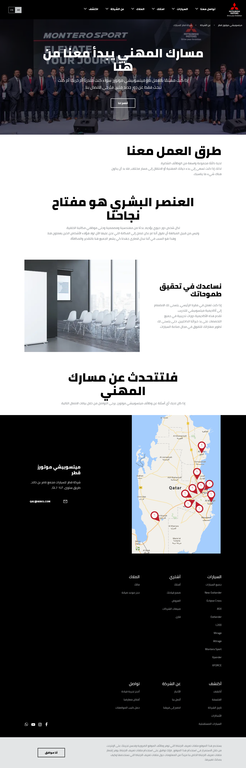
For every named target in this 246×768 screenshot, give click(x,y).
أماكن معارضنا (132, 699)
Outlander (216, 616)
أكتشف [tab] (215, 683)
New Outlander (213, 592)
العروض (176, 600)
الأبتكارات (216, 715)
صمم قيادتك (174, 592)
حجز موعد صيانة (131, 592)
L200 (219, 624)
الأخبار (177, 691)
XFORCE (217, 665)
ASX (219, 608)
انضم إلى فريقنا (172, 707)
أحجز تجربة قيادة (130, 691)
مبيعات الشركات (171, 608)
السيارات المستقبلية (210, 723)
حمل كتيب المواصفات (127, 707)
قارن (178, 616)
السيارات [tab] (214, 576)
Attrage (217, 641)
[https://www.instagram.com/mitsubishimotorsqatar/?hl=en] (40, 724)
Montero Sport (213, 649)
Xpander (217, 657)
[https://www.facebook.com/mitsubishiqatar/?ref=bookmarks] (46, 724)
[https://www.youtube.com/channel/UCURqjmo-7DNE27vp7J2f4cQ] (33, 724)
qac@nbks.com (40, 501)
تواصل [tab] (134, 683)
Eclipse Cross (214, 600)
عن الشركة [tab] (171, 683)
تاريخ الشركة (215, 707)
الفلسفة (217, 699)
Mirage (218, 632)
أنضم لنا (123, 103)
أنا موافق (51, 752)
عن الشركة (205, 25)
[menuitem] (201, 9)
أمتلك (177, 584)
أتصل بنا (176, 699)
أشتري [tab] (175, 576)
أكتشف (217, 691)
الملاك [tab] (134, 576)
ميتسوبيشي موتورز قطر (230, 25)
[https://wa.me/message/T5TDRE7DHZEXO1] (26, 724)
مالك (137, 584)
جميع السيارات (214, 584)
